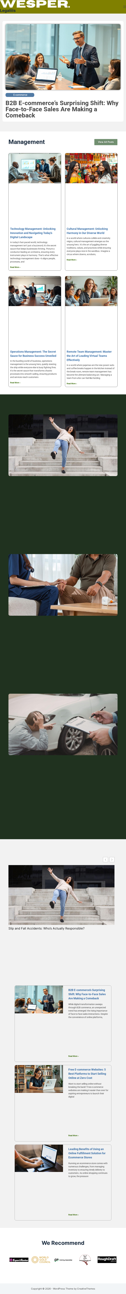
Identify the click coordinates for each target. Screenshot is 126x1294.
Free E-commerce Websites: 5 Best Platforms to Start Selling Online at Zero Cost (87, 1073)
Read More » (15, 267)
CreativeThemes (86, 1288)
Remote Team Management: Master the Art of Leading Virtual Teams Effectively (89, 356)
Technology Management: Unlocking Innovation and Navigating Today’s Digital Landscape (32, 233)
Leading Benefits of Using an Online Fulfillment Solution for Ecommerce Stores (87, 1153)
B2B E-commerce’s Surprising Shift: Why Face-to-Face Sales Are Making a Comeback (62, 109)
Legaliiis (8, 10)
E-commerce (20, 94)
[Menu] (124, 6)
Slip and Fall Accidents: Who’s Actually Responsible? (46, 928)
